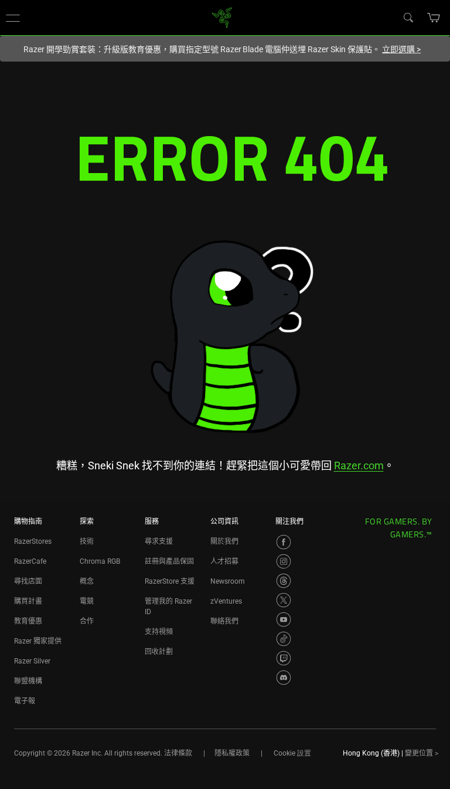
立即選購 (401, 49)
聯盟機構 (28, 681)
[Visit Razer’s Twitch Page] (283, 658)
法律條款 (178, 753)
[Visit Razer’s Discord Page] (283, 677)
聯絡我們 (224, 621)
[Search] (408, 17)
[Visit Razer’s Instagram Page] (283, 561)
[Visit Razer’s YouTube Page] (283, 619)
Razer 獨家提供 (38, 641)
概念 (87, 581)
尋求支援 (159, 541)
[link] (222, 16)
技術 (87, 541)
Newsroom (227, 581)
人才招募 (224, 561)
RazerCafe (30, 561)
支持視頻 (159, 632)
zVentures (226, 601)
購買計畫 (28, 601)
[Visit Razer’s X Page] (283, 600)
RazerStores (33, 541)
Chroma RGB (100, 561)
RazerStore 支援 (170, 581)
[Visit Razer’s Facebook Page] (283, 542)
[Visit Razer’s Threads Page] (283, 581)
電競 (87, 601)
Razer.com (359, 465)
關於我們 (224, 541)
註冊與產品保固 (169, 561)
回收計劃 (159, 652)
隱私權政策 (232, 753)
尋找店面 (28, 581)
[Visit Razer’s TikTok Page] (283, 639)
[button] (13, 18)
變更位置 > (421, 753)
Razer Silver (32, 661)
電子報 (24, 701)
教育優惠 (28, 621)
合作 (87, 621)
